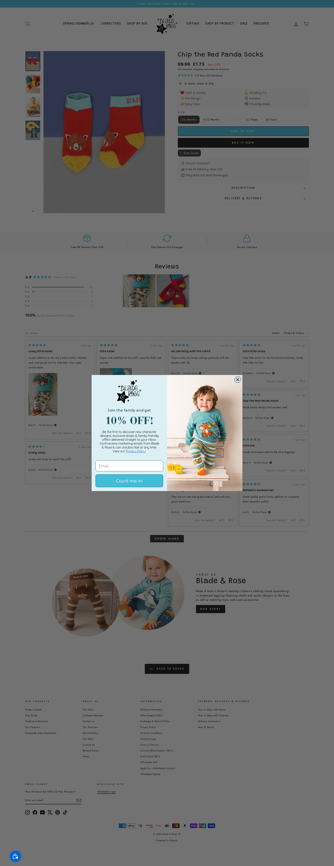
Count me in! (129, 481)
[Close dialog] (238, 380)
